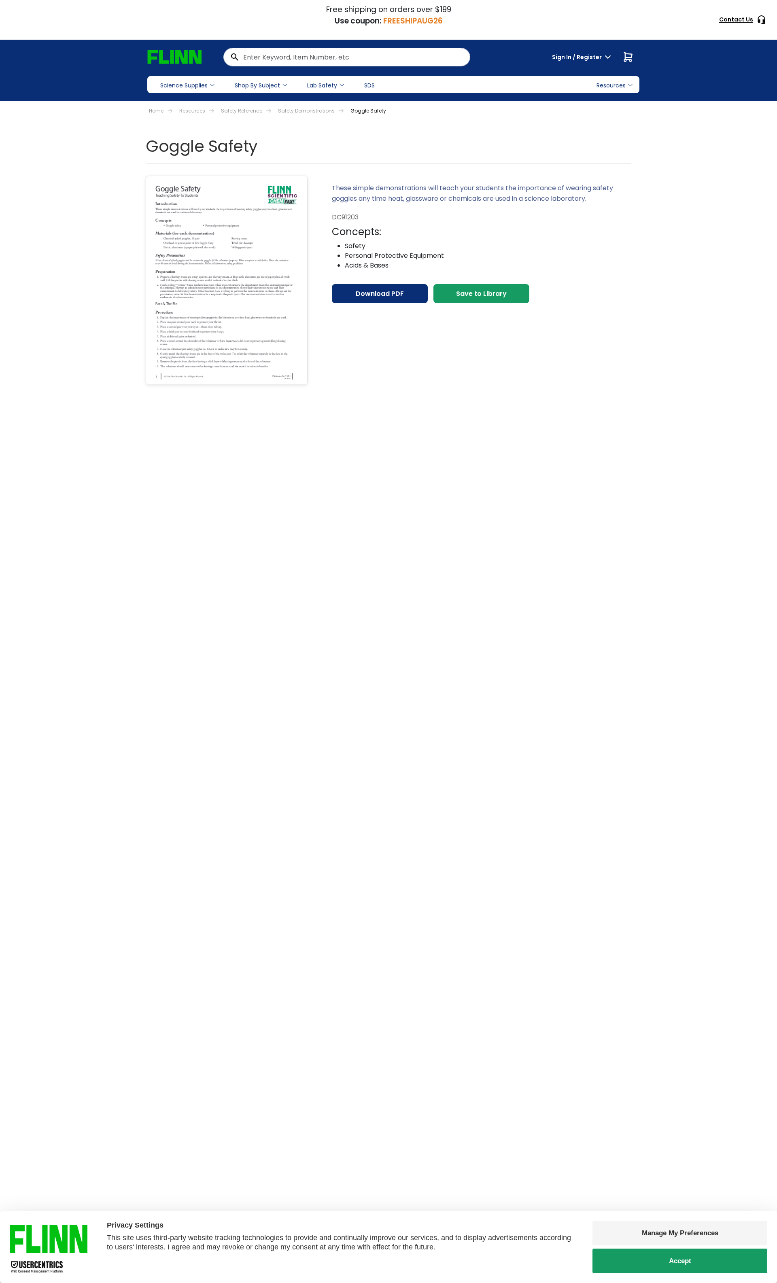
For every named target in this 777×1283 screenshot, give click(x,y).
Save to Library (481, 293)
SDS (369, 85)
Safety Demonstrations (306, 110)
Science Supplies (184, 85)
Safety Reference (241, 110)
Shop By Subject (257, 85)
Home (156, 110)
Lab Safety (322, 85)
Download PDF (380, 293)
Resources (192, 110)
